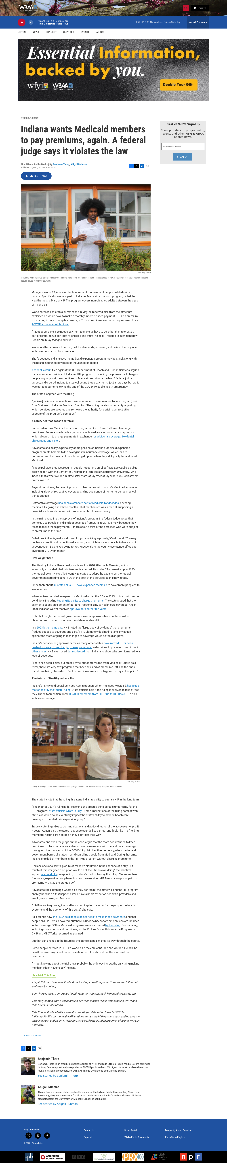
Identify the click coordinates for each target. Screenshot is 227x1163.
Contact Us (89, 1130)
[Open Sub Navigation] (28, 32)
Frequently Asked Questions (179, 1130)
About (100, 32)
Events (85, 32)
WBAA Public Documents (136, 1137)
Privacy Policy (37, 1143)
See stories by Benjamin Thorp (58, 1075)
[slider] (35, 22)
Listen (22, 32)
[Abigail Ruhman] (28, 1094)
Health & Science (29, 117)
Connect (51, 32)
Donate (201, 8)
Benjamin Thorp (61, 164)
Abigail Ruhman (78, 164)
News (35, 32)
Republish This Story (44, 975)
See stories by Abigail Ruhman (58, 1104)
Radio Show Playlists (175, 1137)
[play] (21, 22)
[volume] (31, 22)
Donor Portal (130, 1130)
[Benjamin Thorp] (28, 1066)
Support (68, 32)
